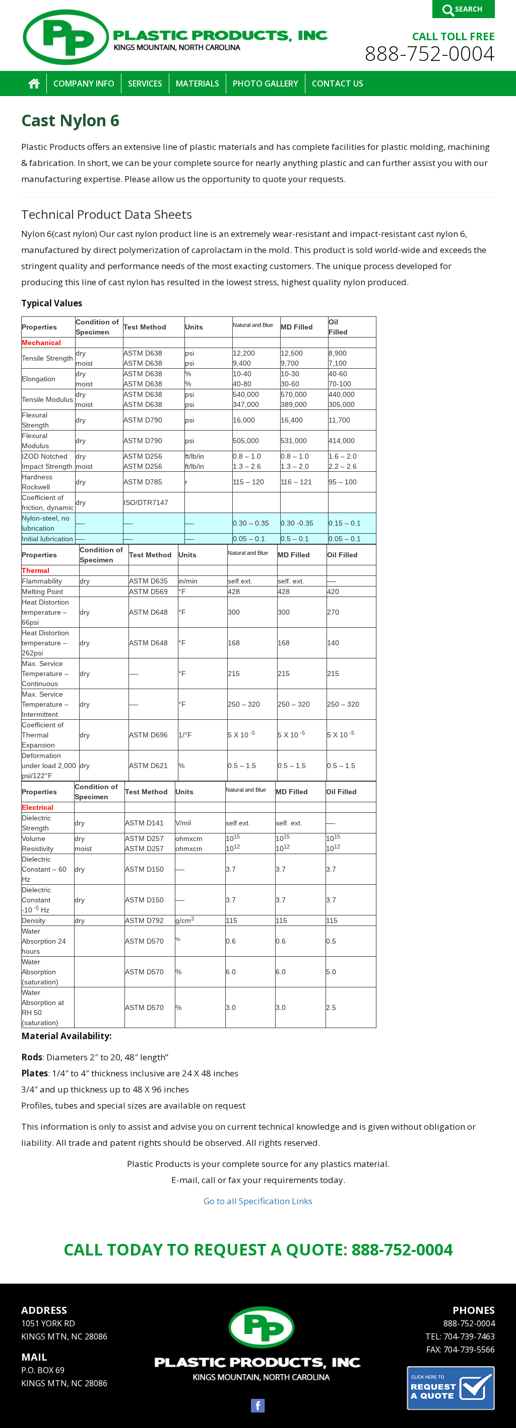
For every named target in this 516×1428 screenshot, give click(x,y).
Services (145, 83)
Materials (197, 83)
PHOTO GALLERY (265, 83)
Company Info (83, 83)
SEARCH (468, 9)
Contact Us (337, 83)
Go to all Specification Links (258, 1201)
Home (33, 83)
